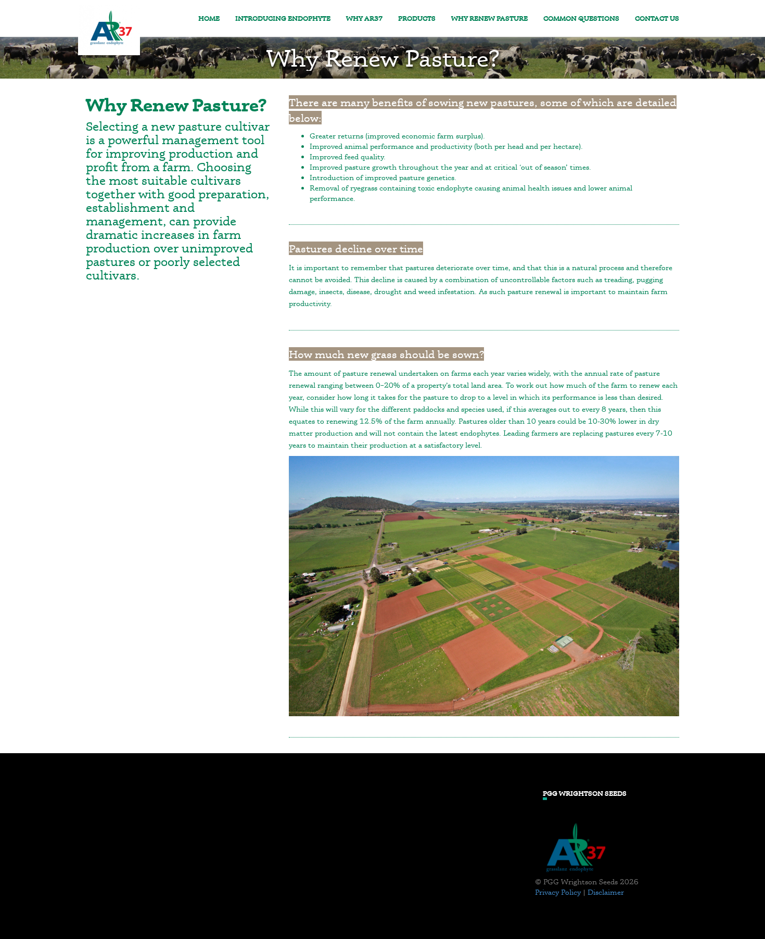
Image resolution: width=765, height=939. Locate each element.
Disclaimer (606, 891)
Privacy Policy (558, 891)
